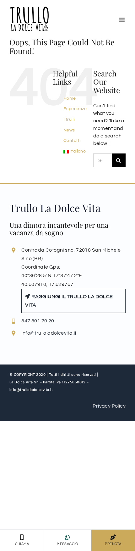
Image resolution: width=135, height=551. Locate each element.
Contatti (72, 140)
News (69, 130)
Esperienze (75, 109)
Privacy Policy (109, 406)
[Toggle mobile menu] (122, 20)
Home (69, 98)
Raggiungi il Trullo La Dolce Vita (69, 301)
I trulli (69, 119)
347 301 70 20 (37, 320)
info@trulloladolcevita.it (48, 333)
